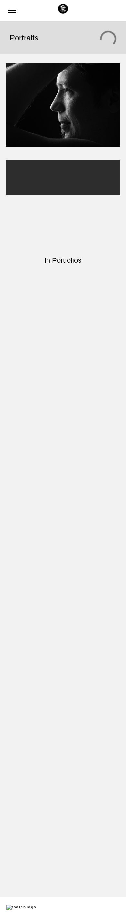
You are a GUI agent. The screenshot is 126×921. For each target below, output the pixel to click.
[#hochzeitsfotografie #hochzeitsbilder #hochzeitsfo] (63, 293)
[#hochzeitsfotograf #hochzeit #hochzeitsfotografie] (63, 697)
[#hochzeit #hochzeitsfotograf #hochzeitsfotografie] (63, 590)
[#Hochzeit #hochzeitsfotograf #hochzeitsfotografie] (63, 616)
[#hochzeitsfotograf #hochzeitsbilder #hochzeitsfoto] (63, 467)
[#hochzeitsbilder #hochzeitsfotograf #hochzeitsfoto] (63, 432)
